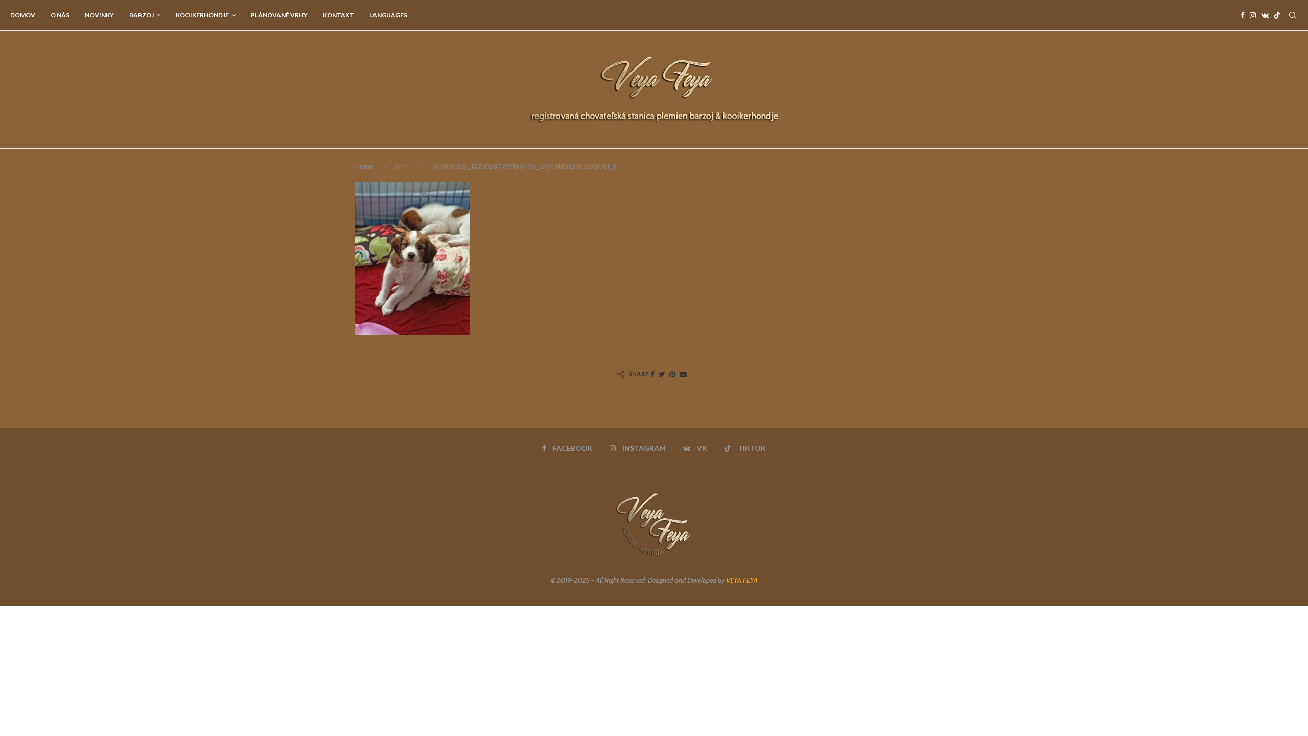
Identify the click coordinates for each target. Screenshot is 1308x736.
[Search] (1293, 15)
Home (364, 166)
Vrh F (402, 166)
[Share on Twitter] (662, 374)
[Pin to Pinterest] (672, 374)
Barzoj (141, 15)
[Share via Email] (683, 374)
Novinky (99, 15)
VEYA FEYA (742, 580)
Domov (22, 15)
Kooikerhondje (202, 15)
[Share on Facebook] (652, 374)
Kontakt (338, 15)
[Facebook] (1243, 15)
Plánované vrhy (279, 15)
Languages (388, 15)
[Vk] (1265, 15)
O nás (60, 15)
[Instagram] (1253, 15)
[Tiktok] (1277, 15)
